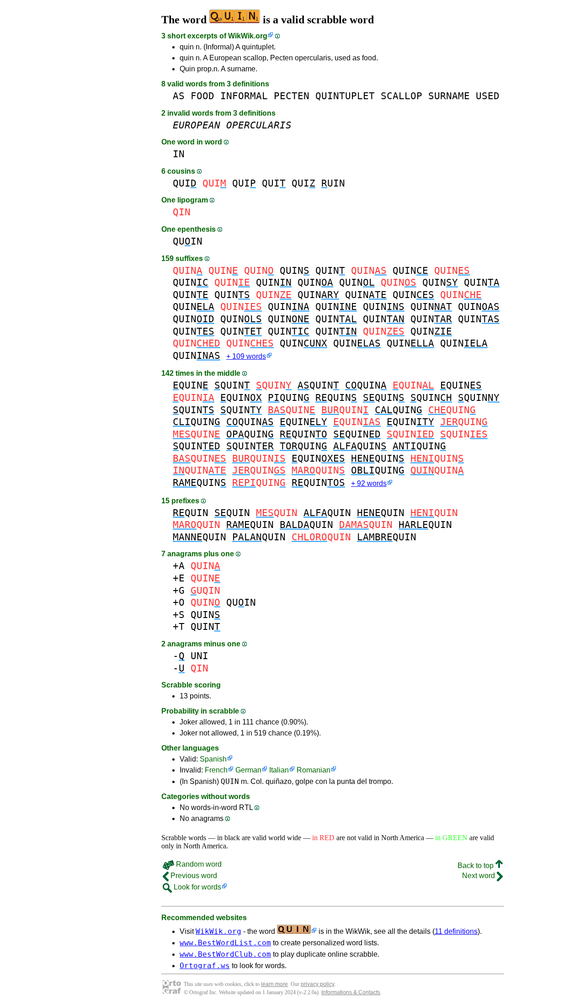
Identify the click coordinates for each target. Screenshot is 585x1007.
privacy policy (318, 984)
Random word (198, 864)
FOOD (202, 95)
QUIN (187, 241)
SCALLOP (401, 95)
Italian (279, 770)
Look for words (196, 887)
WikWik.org (247, 36)
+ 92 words (369, 483)
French (216, 770)
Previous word (193, 875)
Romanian (313, 770)
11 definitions (456, 931)
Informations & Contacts (350, 992)
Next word (479, 875)
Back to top (476, 865)
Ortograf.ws (205, 965)
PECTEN (291, 95)
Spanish (213, 759)
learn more (274, 984)
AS (179, 95)
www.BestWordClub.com (225, 954)
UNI (199, 655)
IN (179, 154)
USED (488, 95)
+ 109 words (246, 356)
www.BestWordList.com (225, 942)
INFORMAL (244, 95)
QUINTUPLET (345, 95)
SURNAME (449, 95)
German (248, 770)
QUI (185, 183)
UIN (333, 183)
